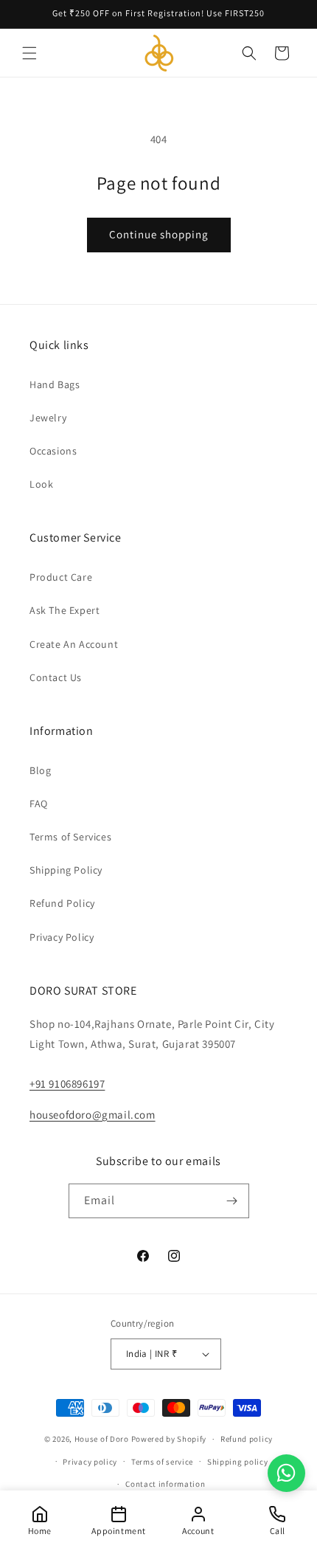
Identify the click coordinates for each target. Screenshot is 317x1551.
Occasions (53, 450)
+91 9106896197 (67, 1084)
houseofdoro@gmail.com (92, 1115)
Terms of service (162, 1462)
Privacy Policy (61, 937)
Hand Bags (54, 384)
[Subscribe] (232, 1201)
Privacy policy (90, 1462)
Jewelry (47, 417)
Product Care (60, 577)
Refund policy (246, 1439)
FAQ (38, 803)
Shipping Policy (65, 870)
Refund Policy (62, 903)
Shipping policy (237, 1462)
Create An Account (73, 644)
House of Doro (101, 1439)
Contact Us (55, 677)
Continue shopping (159, 234)
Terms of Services (70, 836)
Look (41, 484)
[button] (29, 53)
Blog (40, 770)
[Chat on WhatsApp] (286, 1473)
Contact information (165, 1484)
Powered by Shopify (169, 1439)
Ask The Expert (64, 610)
